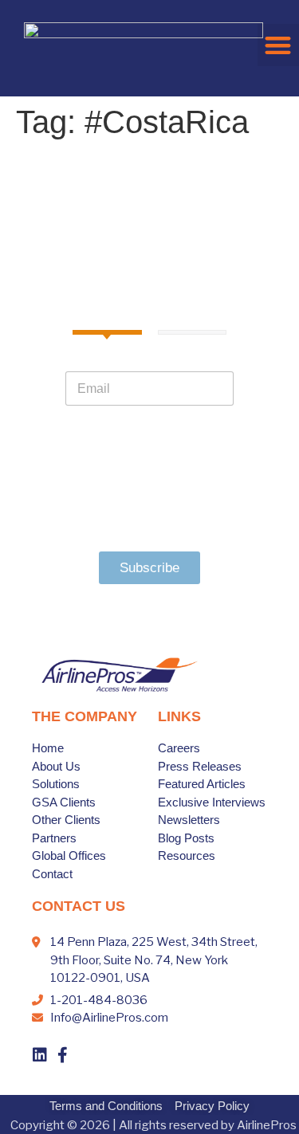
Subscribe (149, 567)
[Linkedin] (40, 1055)
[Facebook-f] (62, 1055)
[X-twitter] (84, 1055)
